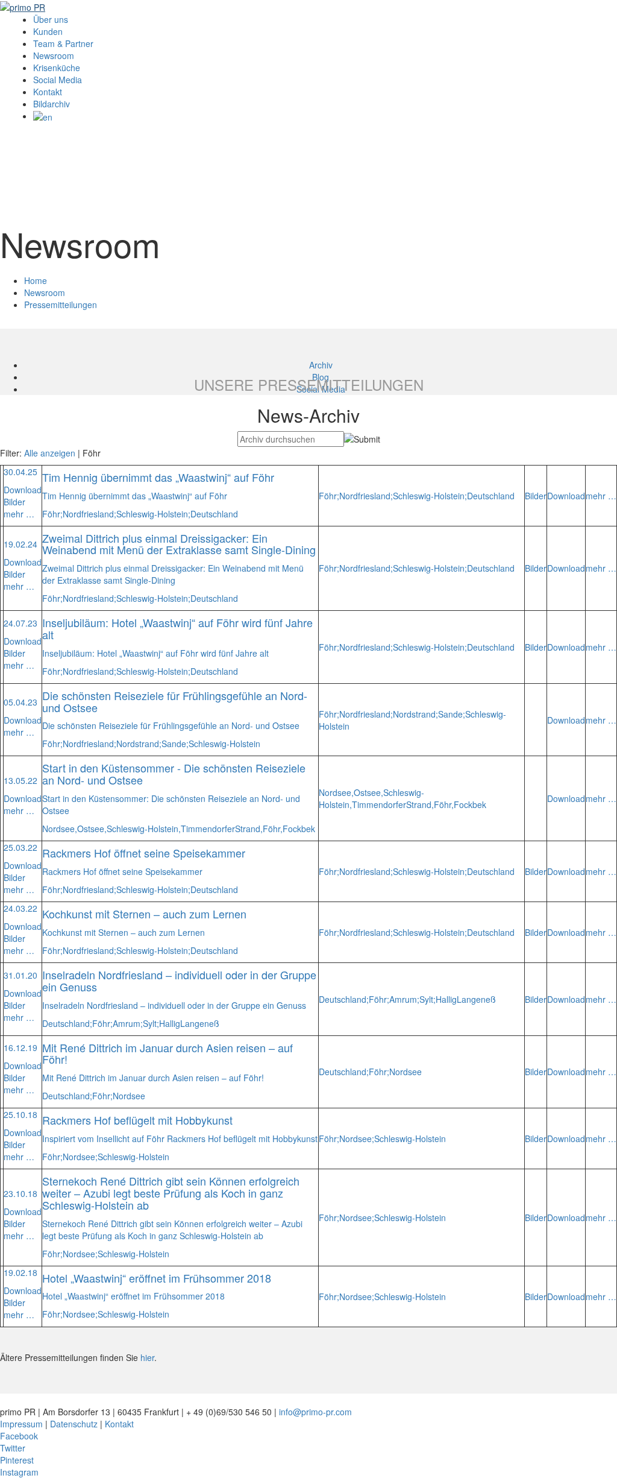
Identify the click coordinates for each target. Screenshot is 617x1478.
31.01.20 (20, 975)
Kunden (48, 31)
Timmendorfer (208, 829)
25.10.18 (20, 1114)
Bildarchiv (51, 104)
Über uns (50, 19)
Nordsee (129, 1096)
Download (23, 490)
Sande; (175, 743)
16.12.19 (20, 1047)
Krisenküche (56, 68)
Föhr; (52, 514)
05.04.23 (20, 702)
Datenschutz (74, 1424)
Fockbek (299, 829)
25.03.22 (20, 847)
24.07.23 (20, 623)
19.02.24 (20, 544)
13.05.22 (20, 780)
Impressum (21, 1424)
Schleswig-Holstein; (153, 514)
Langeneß (199, 1023)
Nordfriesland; (89, 514)
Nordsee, (59, 829)
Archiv (321, 365)
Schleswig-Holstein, (144, 829)
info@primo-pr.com (315, 1412)
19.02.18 (20, 1272)
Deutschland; (67, 1023)
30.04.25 (20, 472)
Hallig (169, 1023)
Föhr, (273, 829)
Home (35, 280)
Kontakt (47, 92)
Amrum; (128, 1023)
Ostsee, (92, 829)
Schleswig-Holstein (224, 743)
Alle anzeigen (49, 453)
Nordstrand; (138, 743)
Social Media (57, 80)
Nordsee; (80, 1157)
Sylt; (151, 1023)
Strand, (249, 829)
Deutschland (214, 514)
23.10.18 (20, 1193)
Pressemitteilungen (60, 304)
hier (147, 1357)
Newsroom (53, 55)
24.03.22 (20, 908)
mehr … (19, 514)
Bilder (14, 502)
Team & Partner (63, 43)
